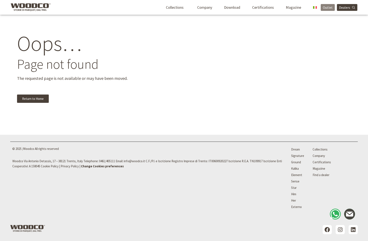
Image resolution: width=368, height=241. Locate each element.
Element (296, 175)
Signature (297, 156)
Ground (296, 162)
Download (232, 7)
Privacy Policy (70, 166)
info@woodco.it (134, 161)
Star (294, 188)
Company (204, 7)
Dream (295, 149)
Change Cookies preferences (102, 166)
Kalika (295, 168)
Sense (295, 181)
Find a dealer (321, 175)
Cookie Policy (50, 166)
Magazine (293, 7)
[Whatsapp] (335, 214)
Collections (175, 7)
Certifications (263, 7)
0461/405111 (107, 161)
